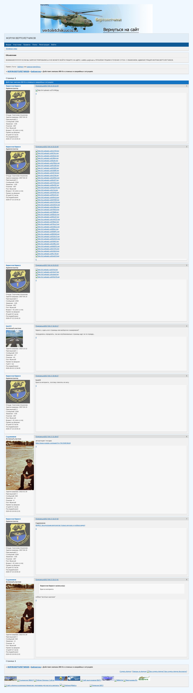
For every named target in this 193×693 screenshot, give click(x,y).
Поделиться (40, 86)
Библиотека (36, 71)
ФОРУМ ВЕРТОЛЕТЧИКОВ (18, 71)
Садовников (11, 437)
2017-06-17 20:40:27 (51, 376)
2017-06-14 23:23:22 (51, 265)
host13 (8, 326)
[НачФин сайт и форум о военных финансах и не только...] (31, 685)
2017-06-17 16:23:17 (51, 326)
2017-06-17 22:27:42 (51, 519)
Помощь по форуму (139, 671)
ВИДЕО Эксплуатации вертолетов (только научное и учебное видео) (60, 525)
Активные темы (11, 49)
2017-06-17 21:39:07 (51, 436)
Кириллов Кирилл (13, 86)
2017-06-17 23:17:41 (51, 579)
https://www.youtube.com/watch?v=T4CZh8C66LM (53, 443)
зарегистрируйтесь (34, 67)
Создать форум (125, 671)
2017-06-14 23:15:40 (51, 147)
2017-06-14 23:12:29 (51, 86)
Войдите (20, 67)
